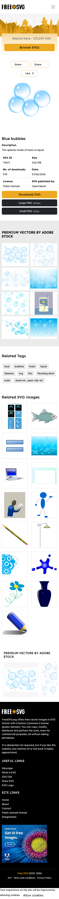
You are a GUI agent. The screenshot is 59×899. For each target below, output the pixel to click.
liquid (43, 366)
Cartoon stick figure (44, 512)
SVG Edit (7, 776)
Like (29, 73)
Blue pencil (11, 632)
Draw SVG (8, 780)
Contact (6, 808)
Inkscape (7, 768)
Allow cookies (33, 895)
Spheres (9, 373)
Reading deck (46, 373)
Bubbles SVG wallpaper (44, 452)
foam (32, 366)
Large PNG (30, 202)
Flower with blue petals (14, 601)
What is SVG (9, 772)
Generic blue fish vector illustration (44, 421)
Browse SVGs (29, 47)
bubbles (19, 366)
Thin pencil (11, 543)
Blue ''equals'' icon (15, 452)
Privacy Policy (44, 877)
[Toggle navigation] (53, 7)
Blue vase (40, 602)
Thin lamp (40, 543)
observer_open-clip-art (29, 380)
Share (18, 64)
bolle (7, 380)
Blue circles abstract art (15, 571)
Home (5, 799)
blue (7, 366)
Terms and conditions (24, 877)
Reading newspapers (15, 512)
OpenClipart (39, 186)
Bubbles (10, 424)
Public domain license (14, 812)
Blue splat (40, 573)
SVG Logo (8, 785)
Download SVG (30, 194)
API (10, 877)
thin (30, 373)
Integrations (9, 816)
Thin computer (13, 484)
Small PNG (29, 211)
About (5, 804)
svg (21, 373)
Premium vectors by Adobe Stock (28, 234)
